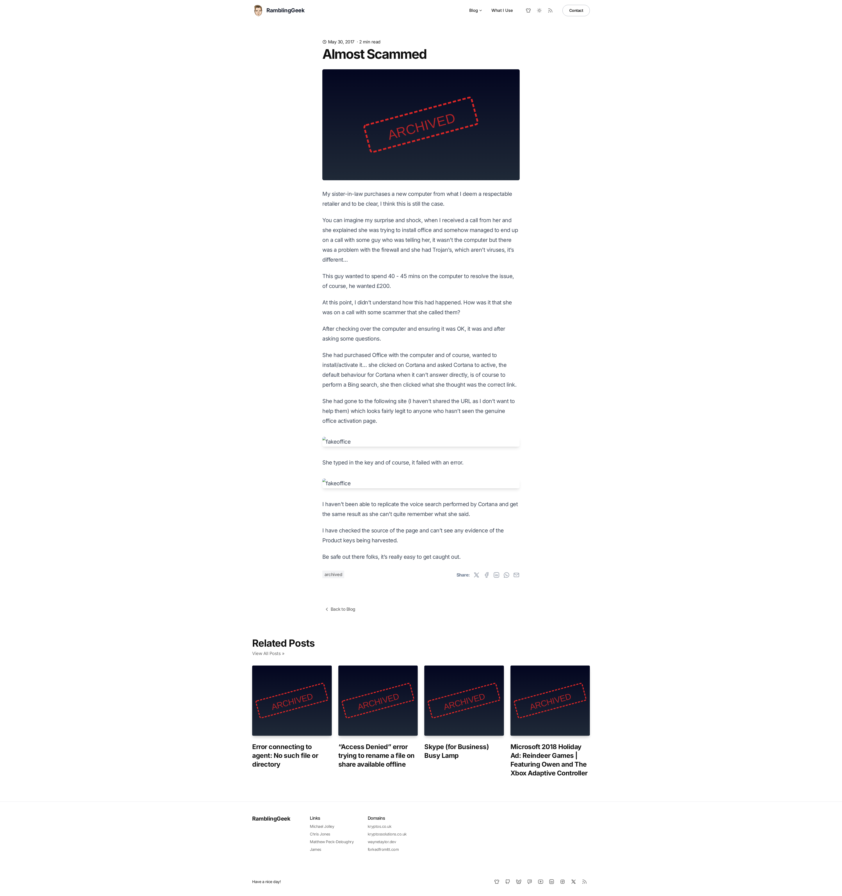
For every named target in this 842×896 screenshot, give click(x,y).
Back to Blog (343, 609)
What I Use (502, 10)
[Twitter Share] (476, 575)
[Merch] (496, 881)
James (315, 849)
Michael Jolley (322, 826)
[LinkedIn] (551, 881)
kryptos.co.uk (380, 826)
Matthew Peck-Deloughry (332, 841)
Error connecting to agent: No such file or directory (285, 755)
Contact (576, 10)
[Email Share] (516, 575)
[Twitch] (529, 881)
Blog (473, 10)
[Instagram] (562, 881)
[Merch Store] (528, 10)
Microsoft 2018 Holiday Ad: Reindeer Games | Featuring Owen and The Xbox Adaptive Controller (549, 760)
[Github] (507, 881)
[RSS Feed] (550, 10)
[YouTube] (540, 881)
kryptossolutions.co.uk (387, 834)
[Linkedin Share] (496, 575)
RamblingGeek (271, 818)
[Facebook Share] (486, 575)
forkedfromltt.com (383, 849)
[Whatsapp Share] (506, 575)
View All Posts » (268, 653)
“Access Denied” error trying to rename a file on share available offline (376, 755)
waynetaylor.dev (382, 841)
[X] (573, 881)
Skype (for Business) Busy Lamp (456, 751)
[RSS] (584, 881)
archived (333, 574)
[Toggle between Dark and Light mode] (539, 10)
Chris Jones (320, 834)
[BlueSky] (518, 881)
